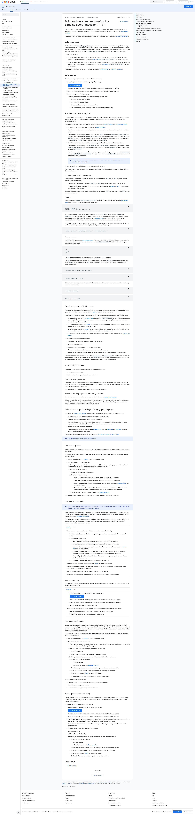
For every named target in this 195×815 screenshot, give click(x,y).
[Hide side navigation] (18, 812)
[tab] (68, 527)
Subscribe (177, 811)
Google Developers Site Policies (86, 783)
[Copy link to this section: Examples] (71, 197)
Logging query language (110, 397)
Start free (188, 6)
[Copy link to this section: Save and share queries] (85, 501)
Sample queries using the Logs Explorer (108, 434)
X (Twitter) (154, 800)
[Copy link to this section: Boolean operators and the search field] (93, 175)
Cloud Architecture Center (115, 803)
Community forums (70, 795)
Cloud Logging (10, 6)
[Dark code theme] (128, 206)
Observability (81, 17)
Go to (75, 85)
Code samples (112, 800)
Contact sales (25, 803)
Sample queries (72, 765)
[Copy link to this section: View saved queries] (80, 580)
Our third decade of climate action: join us (62, 811)
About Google (25, 811)
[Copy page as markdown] (102, 25)
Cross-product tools (40, 2)
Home (66, 17)
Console (171, 2)
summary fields (122, 483)
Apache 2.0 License (66, 783)
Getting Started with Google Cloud (117, 798)
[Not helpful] (129, 17)
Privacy (32, 811)
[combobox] (157, 1)
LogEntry (94, 312)
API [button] (74, 527)
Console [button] (68, 527)
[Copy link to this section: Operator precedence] (78, 237)
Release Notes (69, 800)
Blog (153, 795)
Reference (19, 9)
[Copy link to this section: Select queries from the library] (91, 694)
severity (87, 329)
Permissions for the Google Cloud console (111, 69)
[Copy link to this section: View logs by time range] (86, 365)
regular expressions (121, 124)
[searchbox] (10, 14)
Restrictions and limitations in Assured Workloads (87, 508)
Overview (4, 9)
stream (86, 459)
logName (88, 324)
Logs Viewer (96, 59)
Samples (27, 9)
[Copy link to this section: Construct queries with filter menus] (96, 306)
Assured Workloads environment (95, 506)
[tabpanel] (97, 553)
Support (67, 798)
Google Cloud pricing (27, 798)
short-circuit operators (88, 240)
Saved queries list (104, 492)
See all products (26, 795)
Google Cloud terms (46, 811)
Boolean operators (109, 124)
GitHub (110, 795)
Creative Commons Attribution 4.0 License (103, 782)
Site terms (37, 811)
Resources (34, 9)
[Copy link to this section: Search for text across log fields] (92, 114)
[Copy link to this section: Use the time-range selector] (86, 379)
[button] (10, 23)
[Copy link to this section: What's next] (76, 762)
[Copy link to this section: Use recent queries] (82, 446)
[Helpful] (126, 17)
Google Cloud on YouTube (158, 803)
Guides (11, 9)
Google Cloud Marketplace (28, 800)
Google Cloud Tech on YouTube (159, 805)
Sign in (191, 1)
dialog (93, 665)
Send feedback (124, 21)
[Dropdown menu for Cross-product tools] (47, 2)
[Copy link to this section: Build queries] (77, 75)
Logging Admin (106, 64)
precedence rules (114, 186)
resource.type (89, 318)
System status (69, 803)
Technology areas (24, 2)
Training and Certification (115, 805)
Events (153, 798)
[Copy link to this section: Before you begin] (80, 42)
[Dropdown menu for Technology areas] (31, 2)
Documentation (73, 17)
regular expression (101, 127)
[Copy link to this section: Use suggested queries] (85, 621)
